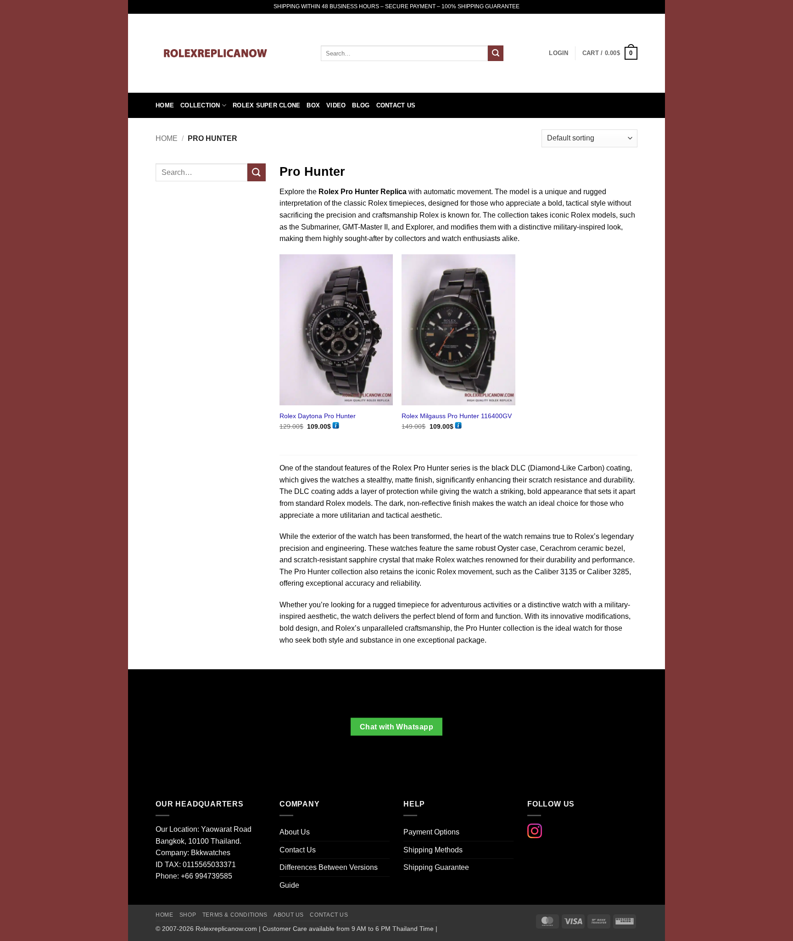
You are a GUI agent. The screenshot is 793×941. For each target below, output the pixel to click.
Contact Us (396, 105)
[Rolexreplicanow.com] (231, 53)
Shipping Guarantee (436, 867)
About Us (294, 832)
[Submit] (495, 53)
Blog (360, 105)
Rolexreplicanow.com (226, 928)
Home (165, 105)
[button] (609, 53)
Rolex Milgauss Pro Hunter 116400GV (457, 416)
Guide (289, 885)
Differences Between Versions (328, 867)
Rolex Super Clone (266, 105)
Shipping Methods (433, 850)
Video (336, 105)
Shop (187, 915)
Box (313, 105)
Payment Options (431, 832)
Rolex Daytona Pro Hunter (317, 416)
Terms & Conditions (235, 915)
